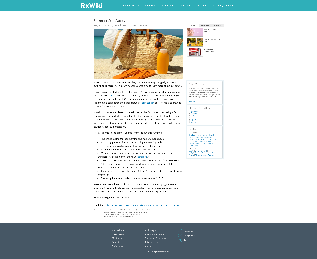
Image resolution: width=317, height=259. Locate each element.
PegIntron (211, 155)
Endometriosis (212, 139)
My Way (191, 151)
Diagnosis (193, 114)
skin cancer (148, 102)
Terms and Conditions (155, 238)
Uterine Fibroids (207, 143)
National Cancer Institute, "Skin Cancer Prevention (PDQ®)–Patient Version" (128, 210)
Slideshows (217, 25)
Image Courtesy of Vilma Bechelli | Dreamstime (119, 216)
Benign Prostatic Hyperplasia (207, 135)
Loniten (197, 151)
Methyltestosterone (195, 153)
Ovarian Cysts (193, 145)
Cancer (175, 205)
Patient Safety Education (143, 205)
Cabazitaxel (212, 153)
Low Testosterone (206, 137)
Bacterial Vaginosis (195, 143)
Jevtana (191, 155)
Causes (192, 118)
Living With (194, 120)
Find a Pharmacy (130, 5)
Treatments (194, 116)
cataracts (142, 156)
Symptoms (194, 112)
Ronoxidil (204, 151)
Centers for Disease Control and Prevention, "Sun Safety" (122, 214)
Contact (149, 246)
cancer (112, 95)
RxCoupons (202, 5)
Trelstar (204, 153)
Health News (150, 5)
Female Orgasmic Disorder (197, 139)
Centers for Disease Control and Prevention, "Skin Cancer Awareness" (126, 212)
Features (205, 25)
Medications (168, 5)
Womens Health (163, 205)
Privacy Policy (151, 242)
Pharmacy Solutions (223, 5)
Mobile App (150, 230)
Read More (192, 101)
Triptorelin (198, 155)
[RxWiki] (91, 5)
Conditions (185, 5)
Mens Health (124, 205)
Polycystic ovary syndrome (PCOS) (200, 141)
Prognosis (193, 122)
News (192, 25)
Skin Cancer (111, 205)
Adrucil (205, 155)
